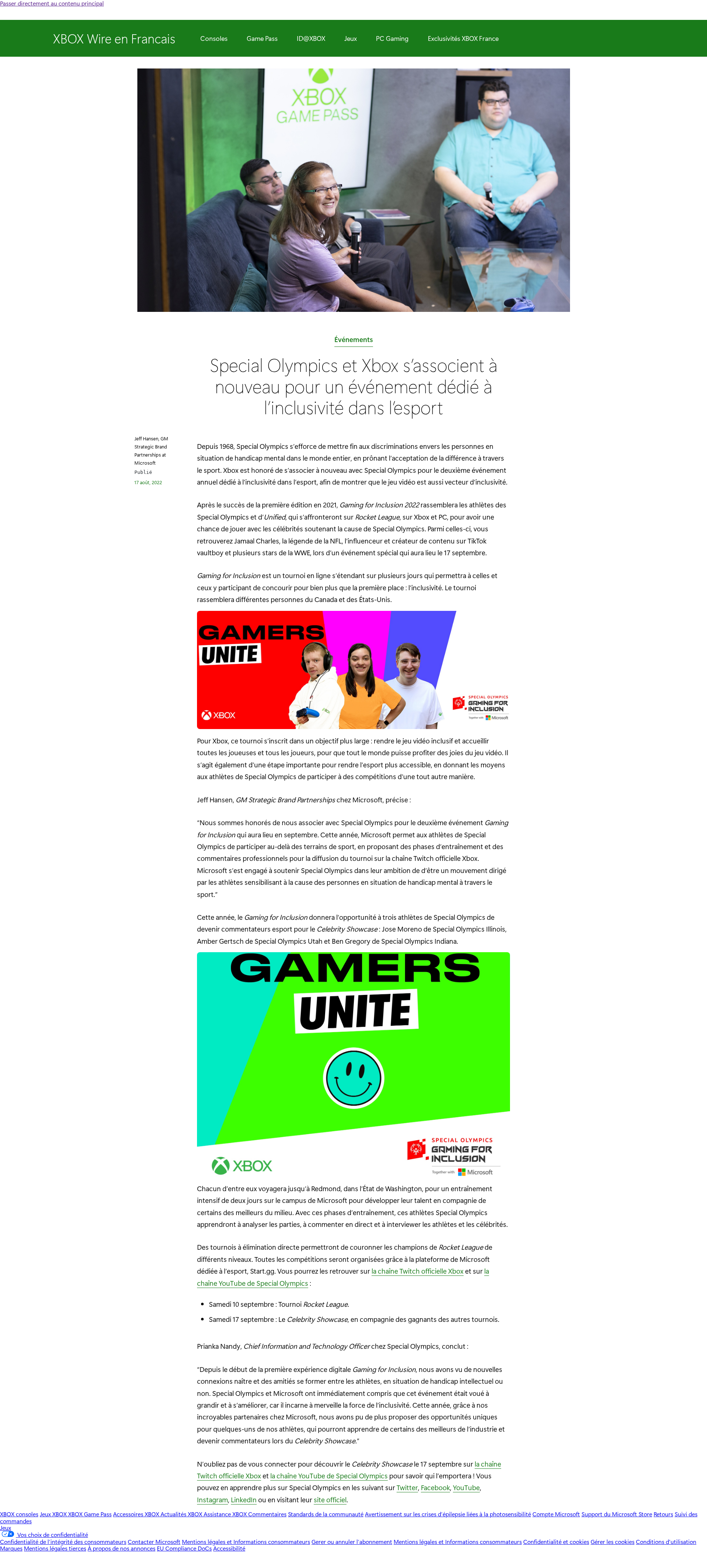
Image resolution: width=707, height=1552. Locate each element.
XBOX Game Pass (90, 1514)
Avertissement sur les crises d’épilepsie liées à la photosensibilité (448, 1514)
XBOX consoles (19, 1514)
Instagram (212, 1499)
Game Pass (262, 38)
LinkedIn (244, 1499)
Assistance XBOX (226, 1514)
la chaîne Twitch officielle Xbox (418, 1270)
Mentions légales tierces (55, 1548)
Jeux (350, 38)
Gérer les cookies (612, 1541)
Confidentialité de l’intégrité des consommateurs (63, 1541)
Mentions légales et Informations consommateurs (246, 1541)
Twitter (407, 1487)
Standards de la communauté (325, 1514)
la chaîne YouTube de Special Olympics (329, 1475)
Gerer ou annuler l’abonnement (352, 1541)
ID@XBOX (311, 38)
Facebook (435, 1487)
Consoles (214, 38)
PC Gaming (392, 38)
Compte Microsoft (556, 1514)
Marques (11, 1548)
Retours (663, 1514)
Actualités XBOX (182, 1514)
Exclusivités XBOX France (463, 38)
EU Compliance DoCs (184, 1548)
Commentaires (267, 1514)
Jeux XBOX (54, 1514)
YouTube (466, 1487)
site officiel (330, 1499)
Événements (353, 340)
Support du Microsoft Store (616, 1514)
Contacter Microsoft (154, 1541)
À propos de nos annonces (121, 1548)
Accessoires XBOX (137, 1514)
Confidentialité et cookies (556, 1541)
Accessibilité (229, 1548)
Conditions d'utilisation (666, 1541)
